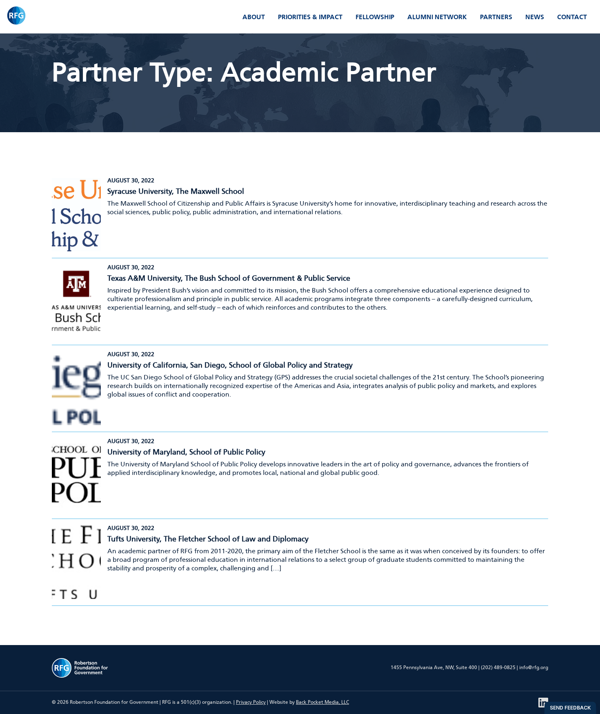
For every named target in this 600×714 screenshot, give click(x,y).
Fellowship (375, 17)
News (534, 17)
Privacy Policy (251, 702)
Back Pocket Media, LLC (322, 702)
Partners (496, 17)
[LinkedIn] (543, 702)
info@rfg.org (533, 667)
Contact (572, 17)
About (253, 17)
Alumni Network (437, 17)
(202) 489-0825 (498, 667)
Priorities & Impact (310, 17)
